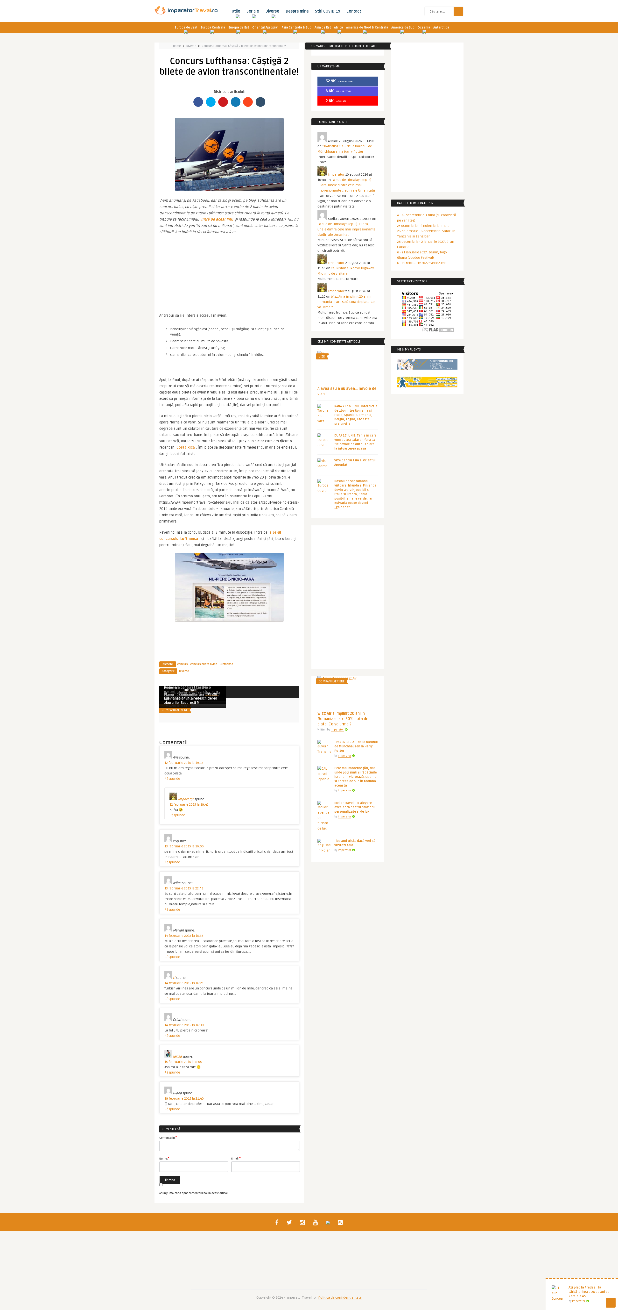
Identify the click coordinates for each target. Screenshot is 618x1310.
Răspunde (172, 779)
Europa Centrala (213, 27)
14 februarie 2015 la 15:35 (183, 936)
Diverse (272, 11)
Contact (353, 11)
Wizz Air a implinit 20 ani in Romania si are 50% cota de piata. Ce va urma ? (346, 301)
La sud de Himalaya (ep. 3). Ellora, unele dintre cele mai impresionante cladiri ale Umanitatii (346, 185)
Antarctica (441, 27)
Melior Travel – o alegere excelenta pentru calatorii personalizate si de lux (354, 807)
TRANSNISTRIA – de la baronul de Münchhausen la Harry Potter (356, 746)
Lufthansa (226, 664)
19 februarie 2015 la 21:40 (184, 1098)
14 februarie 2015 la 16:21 (184, 983)
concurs (182, 664)
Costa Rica (185, 447)
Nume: (164, 1158)
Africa (338, 27)
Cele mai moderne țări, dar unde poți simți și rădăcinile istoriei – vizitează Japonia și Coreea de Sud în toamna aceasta (355, 776)
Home (177, 46)
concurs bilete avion (203, 664)
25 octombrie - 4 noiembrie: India (423, 226)
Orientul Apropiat (265, 27)
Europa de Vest (186, 27)
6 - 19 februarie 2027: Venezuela (422, 263)
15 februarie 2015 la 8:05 (183, 1062)
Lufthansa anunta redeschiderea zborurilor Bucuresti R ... (190, 700)
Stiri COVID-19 (327, 11)
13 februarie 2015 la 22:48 (184, 888)
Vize (322, 356)
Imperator (190, 690)
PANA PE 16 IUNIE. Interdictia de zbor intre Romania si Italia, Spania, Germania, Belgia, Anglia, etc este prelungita (355, 415)
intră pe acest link (217, 219)
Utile (236, 11)
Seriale (252, 11)
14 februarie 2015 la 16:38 (184, 1025)
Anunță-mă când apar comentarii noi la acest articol (193, 1193)
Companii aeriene (175, 710)
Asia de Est (323, 27)
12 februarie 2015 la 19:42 (189, 804)
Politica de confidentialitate (340, 1298)
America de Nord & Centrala (367, 27)
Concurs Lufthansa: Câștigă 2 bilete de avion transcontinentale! (244, 46)
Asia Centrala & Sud (296, 27)
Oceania (424, 27)
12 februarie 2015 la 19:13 (183, 763)
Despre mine (297, 11)
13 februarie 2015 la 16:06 (184, 846)
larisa (177, 1056)
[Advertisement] (229, 271)
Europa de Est (238, 27)
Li (174, 978)
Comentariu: (168, 1137)
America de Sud (402, 27)
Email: (236, 1158)
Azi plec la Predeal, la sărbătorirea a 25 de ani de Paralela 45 (589, 1292)
